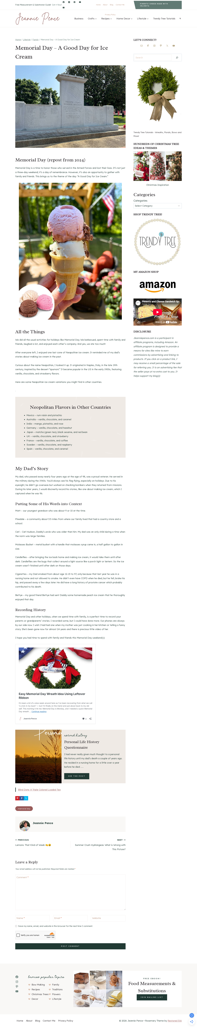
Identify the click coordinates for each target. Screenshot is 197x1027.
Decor (35, 998)
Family (55, 984)
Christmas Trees (40, 994)
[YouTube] (80, 2)
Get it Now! (57, 5)
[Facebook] (63, 2)
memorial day (24, 808)
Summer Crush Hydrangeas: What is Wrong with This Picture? (100, 845)
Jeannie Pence (43, 823)
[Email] (63, 7)
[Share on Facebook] (22, 798)
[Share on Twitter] (26, 798)
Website (96, 918)
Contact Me (120, 5)
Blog (111, 5)
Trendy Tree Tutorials (164, 18)
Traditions (57, 989)
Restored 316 (175, 1020)
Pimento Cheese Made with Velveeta (154, 5)
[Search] (177, 57)
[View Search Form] (180, 18)
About (105, 5)
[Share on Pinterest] (17, 798)
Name (20, 918)
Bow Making (38, 984)
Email (58, 918)
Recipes (36, 989)
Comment (22, 877)
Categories (140, 200)
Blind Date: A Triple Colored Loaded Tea (39, 789)
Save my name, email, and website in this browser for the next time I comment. (55, 926)
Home (98, 5)
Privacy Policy (110, 15)
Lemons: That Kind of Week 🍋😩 (33, 842)
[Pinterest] (74, 2)
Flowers (56, 994)
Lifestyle (56, 998)
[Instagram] (69, 2)
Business (78, 18)
